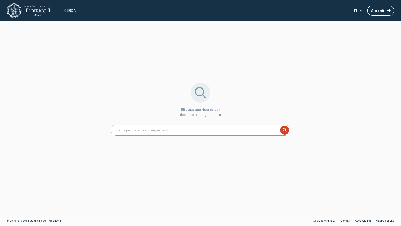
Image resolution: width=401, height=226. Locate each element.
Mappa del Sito (385, 220)
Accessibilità (363, 220)
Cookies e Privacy (324, 220)
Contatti (345, 220)
